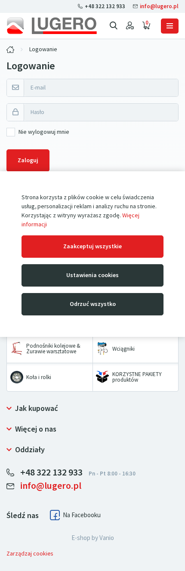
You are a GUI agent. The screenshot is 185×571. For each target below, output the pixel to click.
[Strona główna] (51, 25)
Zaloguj (28, 160)
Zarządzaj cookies (29, 553)
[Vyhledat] (113, 26)
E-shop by (92, 538)
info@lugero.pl (159, 6)
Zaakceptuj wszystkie (92, 246)
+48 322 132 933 (104, 6)
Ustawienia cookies (92, 275)
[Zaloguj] (130, 26)
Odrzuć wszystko (93, 304)
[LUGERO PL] (10, 49)
